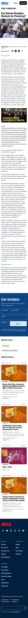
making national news (10, 79)
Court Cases (4, 570)
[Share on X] (16, 51)
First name (4, 310)
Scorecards (4, 586)
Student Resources (6, 264)
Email (3, 316)
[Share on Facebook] (12, 51)
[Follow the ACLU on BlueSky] (23, 530)
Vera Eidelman (4, 46)
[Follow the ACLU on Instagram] (11, 530)
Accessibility (14, 601)
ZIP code (4, 322)
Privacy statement (15, 599)
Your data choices (5, 601)
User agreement (5, 599)
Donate (23, 3)
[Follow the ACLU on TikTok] (15, 530)
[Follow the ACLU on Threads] (19, 530)
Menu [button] (16, 3)
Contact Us (4, 547)
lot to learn (14, 267)
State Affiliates (5, 557)
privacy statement (22, 330)
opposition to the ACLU (19, 236)
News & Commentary (8, 9)
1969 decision (17, 191)
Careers (3, 544)
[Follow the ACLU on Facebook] (3, 530)
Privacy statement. (6, 150)
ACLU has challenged (16, 259)
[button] (19, 51)
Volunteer (18, 554)
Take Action (19, 551)
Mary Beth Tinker (12, 193)
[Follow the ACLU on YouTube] (7, 530)
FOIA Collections (6, 573)
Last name (15, 310)
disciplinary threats (13, 81)
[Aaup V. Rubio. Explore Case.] (14, 458)
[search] (25, 608)
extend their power (8, 253)
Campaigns (4, 567)
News (2, 579)
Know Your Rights (6, 576)
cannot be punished (6, 185)
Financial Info (5, 551)
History (3, 554)
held (17, 203)
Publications (5, 582)
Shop (17, 547)
